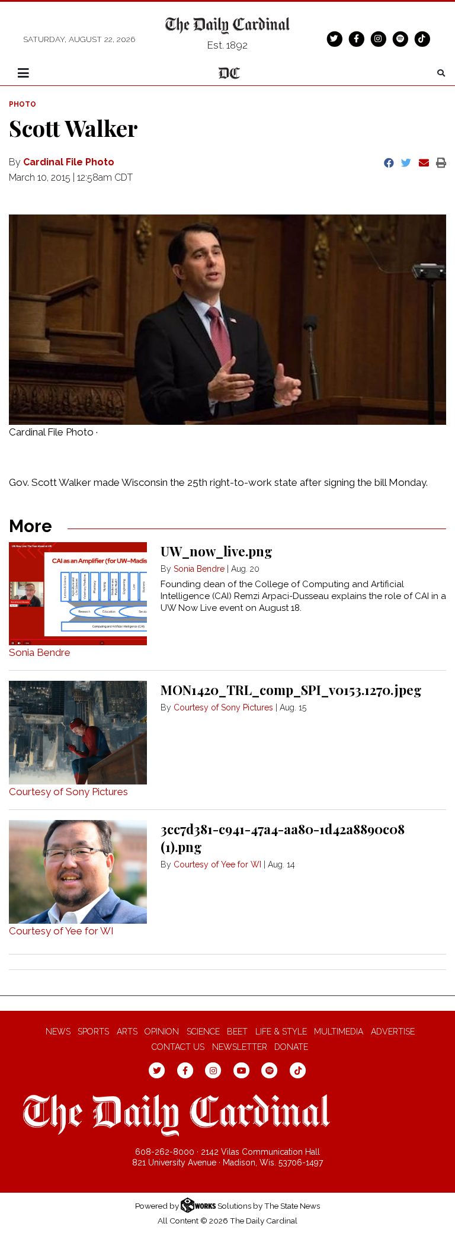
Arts (127, 1031)
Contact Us (178, 1047)
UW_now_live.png (217, 551)
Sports (93, 1031)
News (58, 1031)
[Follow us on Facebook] (356, 38)
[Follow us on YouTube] (241, 1070)
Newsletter (239, 1047)
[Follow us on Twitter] (334, 38)
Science (203, 1031)
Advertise (393, 1031)
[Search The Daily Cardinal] (441, 73)
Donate (291, 1047)
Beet (237, 1031)
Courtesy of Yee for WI (61, 931)
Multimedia (338, 1031)
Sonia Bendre (40, 652)
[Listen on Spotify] (400, 38)
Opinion (162, 1031)
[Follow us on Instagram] (378, 38)
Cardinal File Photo (68, 162)
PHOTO (22, 104)
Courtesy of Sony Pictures (68, 792)
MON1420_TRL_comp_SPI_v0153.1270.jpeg (291, 690)
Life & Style (281, 1031)
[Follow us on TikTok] (422, 38)
